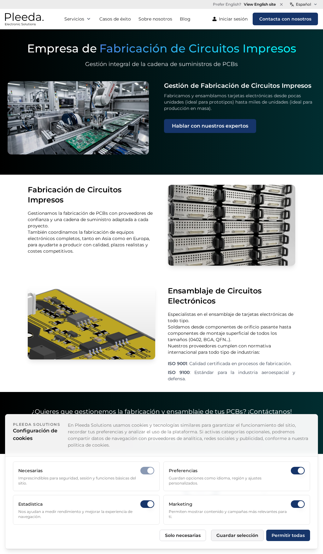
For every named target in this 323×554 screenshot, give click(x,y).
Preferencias (183, 470)
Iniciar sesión (233, 19)
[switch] (147, 470)
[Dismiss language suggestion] (281, 4)
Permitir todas (288, 535)
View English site (260, 4)
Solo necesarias (183, 535)
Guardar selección (237, 535)
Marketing (180, 504)
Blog (185, 19)
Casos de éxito (115, 19)
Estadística (30, 504)
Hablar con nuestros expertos (210, 126)
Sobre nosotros (155, 19)
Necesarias (30, 470)
